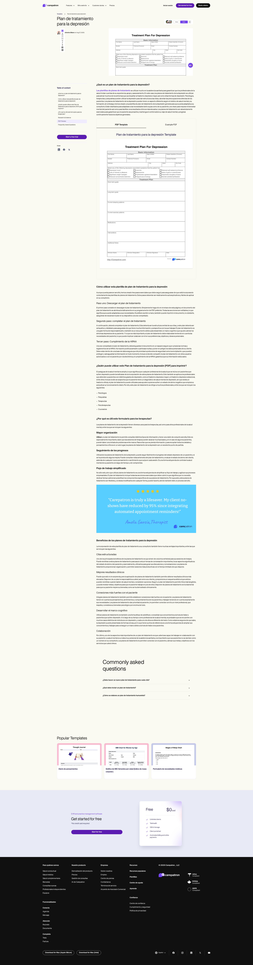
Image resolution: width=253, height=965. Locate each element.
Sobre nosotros (106, 871)
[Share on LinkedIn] (59, 150)
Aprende (133, 889)
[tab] (121, 125)
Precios (112, 5)
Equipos (46, 893)
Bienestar (46, 882)
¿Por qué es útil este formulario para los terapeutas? (70, 113)
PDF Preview (62, 121)
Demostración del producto (82, 871)
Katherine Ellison (69, 32)
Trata (44, 938)
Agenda (46, 912)
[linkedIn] (191, 953)
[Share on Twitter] (69, 150)
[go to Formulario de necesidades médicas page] (126, 754)
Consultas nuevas (49, 886)
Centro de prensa (107, 878)
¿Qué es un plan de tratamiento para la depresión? (69, 94)
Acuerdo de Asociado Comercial (113, 889)
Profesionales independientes (54, 889)
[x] (200, 953)
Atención (46, 921)
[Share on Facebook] (64, 150)
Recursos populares (138, 871)
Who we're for (82, 5)
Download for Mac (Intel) (89, 953)
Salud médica (48, 875)
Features (69, 5)
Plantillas (133, 877)
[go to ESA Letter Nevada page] (173, 754)
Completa (47, 934)
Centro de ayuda (136, 883)
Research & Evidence (64, 117)
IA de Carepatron (78, 882)
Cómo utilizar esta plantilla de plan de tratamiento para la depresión (69, 100)
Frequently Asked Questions (67, 125)
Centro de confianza (137, 903)
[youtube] (209, 953)
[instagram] (182, 953)
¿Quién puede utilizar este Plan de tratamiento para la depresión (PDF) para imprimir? (70, 106)
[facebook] (173, 953)
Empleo (104, 875)
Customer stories (98, 5)
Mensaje (46, 915)
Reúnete (46, 925)
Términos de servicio (108, 886)
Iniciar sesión (168, 5)
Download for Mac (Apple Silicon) (58, 953)
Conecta (46, 908)
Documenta (47, 928)
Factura (45, 942)
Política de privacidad (138, 911)
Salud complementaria (51, 878)
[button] (160, 952)
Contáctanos (106, 882)
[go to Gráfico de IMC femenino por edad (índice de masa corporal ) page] (79, 754)
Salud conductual (49, 871)
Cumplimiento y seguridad (140, 907)
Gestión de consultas (80, 878)
